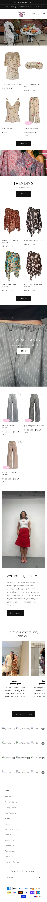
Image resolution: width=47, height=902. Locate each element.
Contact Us (9, 846)
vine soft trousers (31, 128)
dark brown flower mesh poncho (34, 285)
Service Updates (12, 829)
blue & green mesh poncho (9, 285)
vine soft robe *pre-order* (12, 84)
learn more (15, 613)
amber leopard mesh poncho (10, 241)
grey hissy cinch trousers (34, 426)
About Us (9, 797)
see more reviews (23, 714)
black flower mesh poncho (34, 240)
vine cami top (7, 128)
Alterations (9, 840)
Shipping (8, 818)
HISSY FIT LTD (20, 901)
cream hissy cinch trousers (9, 474)
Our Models (9, 856)
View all (23, 143)
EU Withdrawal (11, 802)
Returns (8, 824)
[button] (3, 14)
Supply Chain (10, 808)
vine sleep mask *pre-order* (32, 85)
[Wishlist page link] (33, 14)
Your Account (10, 813)
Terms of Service (12, 862)
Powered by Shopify (29, 901)
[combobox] (39, 897)
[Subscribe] (39, 877)
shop (23, 194)
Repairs (8, 835)
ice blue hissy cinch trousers (9, 427)
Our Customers (11, 851)
